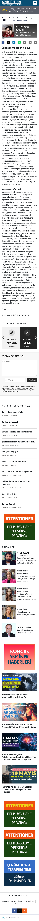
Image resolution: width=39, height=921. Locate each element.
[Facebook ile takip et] (14, 910)
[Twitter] (8, 42)
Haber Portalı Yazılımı (12, 918)
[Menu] (35, 3)
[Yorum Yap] (35, 42)
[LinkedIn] (13, 42)
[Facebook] (3, 42)
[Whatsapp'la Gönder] (19, 42)
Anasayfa (7, 18)
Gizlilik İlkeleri (30, 901)
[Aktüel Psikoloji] (12, 3)
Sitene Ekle (19, 904)
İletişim (20, 901)
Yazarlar (16, 18)
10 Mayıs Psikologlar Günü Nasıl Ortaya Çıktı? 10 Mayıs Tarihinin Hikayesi (23, 10)
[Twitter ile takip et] (19, 910)
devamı (10, 309)
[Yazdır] (30, 42)
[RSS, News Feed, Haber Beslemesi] (24, 910)
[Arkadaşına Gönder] (24, 42)
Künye (13, 901)
